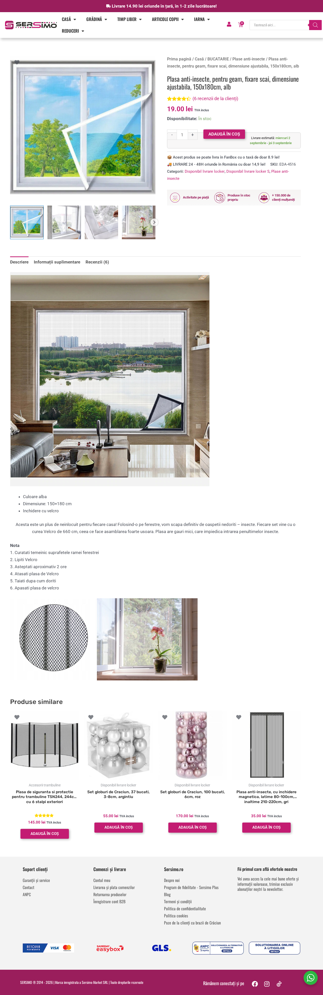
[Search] (315, 25)
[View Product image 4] (138, 222)
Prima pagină (179, 59)
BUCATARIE (218, 59)
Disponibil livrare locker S (248, 171)
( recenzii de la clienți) (215, 98)
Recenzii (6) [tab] (97, 261)
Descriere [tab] (19, 261)
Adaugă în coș (224, 134)
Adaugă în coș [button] (45, 833)
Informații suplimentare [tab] (57, 261)
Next (154, 222)
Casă (66, 19)
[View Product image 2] (64, 222)
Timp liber (127, 19)
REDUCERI (70, 31)
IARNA (199, 19)
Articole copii (165, 19)
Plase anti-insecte (248, 59)
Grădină (94, 19)
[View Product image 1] (27, 222)
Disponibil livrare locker (205, 171)
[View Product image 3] (101, 222)
